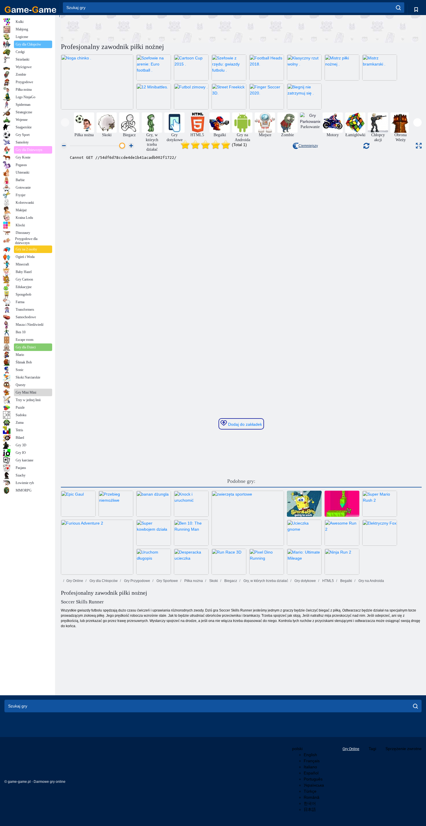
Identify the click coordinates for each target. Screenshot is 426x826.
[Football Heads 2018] (266, 67)
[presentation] (65, 122)
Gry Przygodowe (136, 581)
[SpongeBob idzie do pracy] (304, 504)
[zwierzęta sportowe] (248, 518)
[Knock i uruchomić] (191, 504)
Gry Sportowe (167, 581)
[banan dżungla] (153, 504)
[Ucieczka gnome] (304, 533)
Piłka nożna (193, 581)
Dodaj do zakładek (244, 424)
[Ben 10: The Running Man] (191, 533)
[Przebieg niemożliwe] (116, 504)
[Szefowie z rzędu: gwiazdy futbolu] (229, 67)
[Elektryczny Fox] (379, 533)
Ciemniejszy (308, 146)
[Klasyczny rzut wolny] (304, 67)
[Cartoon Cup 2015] (191, 67)
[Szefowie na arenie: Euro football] (153, 67)
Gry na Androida (371, 581)
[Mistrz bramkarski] (379, 67)
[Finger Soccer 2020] (266, 96)
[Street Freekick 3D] (229, 96)
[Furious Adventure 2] (97, 547)
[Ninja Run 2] (342, 562)
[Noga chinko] (97, 82)
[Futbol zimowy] (191, 96)
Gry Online (74, 581)
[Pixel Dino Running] (266, 562)
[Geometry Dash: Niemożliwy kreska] (342, 504)
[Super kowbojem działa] (153, 533)
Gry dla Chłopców (103, 581)
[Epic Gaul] (78, 504)
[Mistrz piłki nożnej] (342, 67)
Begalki (345, 581)
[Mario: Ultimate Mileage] (304, 562)
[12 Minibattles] (153, 96)
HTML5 (327, 581)
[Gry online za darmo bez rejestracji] (30, 9)
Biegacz (230, 581)
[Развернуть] (419, 145)
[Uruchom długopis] (153, 562)
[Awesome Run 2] (342, 533)
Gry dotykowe (305, 581)
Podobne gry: (241, 481)
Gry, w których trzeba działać (265, 581)
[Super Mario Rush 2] (379, 504)
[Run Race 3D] (229, 562)
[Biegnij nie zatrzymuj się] (304, 96)
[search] (398, 7)
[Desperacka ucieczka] (191, 562)
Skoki (213, 581)
